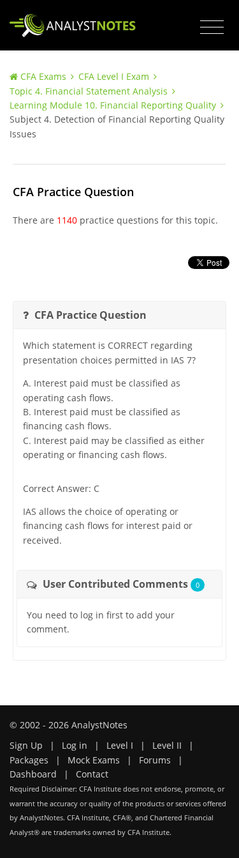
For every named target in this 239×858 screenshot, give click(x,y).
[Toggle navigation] (212, 27)
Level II (167, 745)
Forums (155, 760)
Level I (119, 745)
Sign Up (26, 745)
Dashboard (33, 774)
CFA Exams (43, 76)
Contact (92, 774)
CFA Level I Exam (113, 76)
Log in (74, 745)
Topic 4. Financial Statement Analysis (89, 91)
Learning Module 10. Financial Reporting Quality (113, 105)
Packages (29, 760)
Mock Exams (94, 760)
